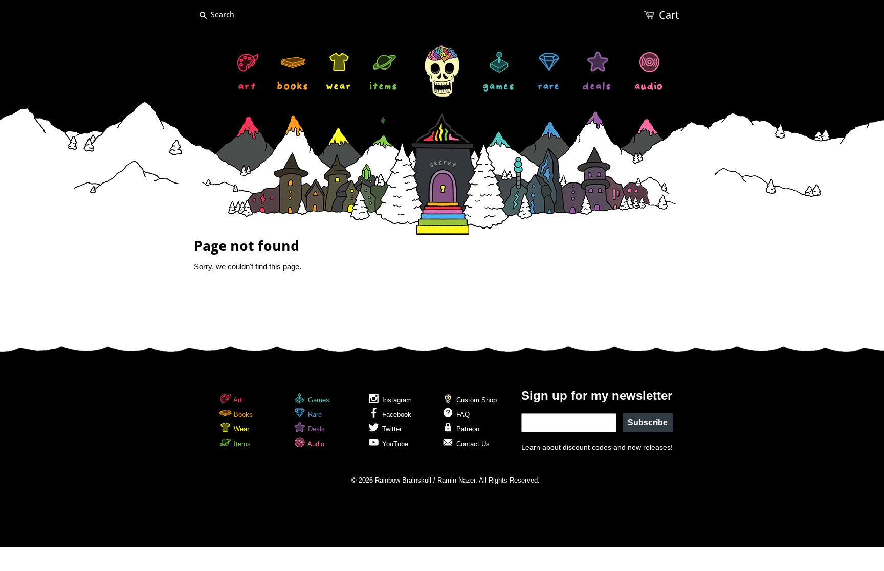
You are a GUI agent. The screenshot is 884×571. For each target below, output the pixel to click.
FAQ (462, 414)
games (499, 87)
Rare (314, 414)
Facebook (395, 414)
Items (241, 444)
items (384, 87)
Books (242, 414)
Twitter (391, 429)
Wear (240, 429)
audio (649, 87)
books (293, 87)
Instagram (396, 400)
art (247, 87)
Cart (669, 15)
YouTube (394, 444)
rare (549, 87)
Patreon (466, 429)
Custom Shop (475, 400)
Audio (315, 444)
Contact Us (472, 444)
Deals (315, 429)
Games (317, 400)
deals (597, 87)
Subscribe (648, 422)
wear (339, 87)
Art (237, 400)
